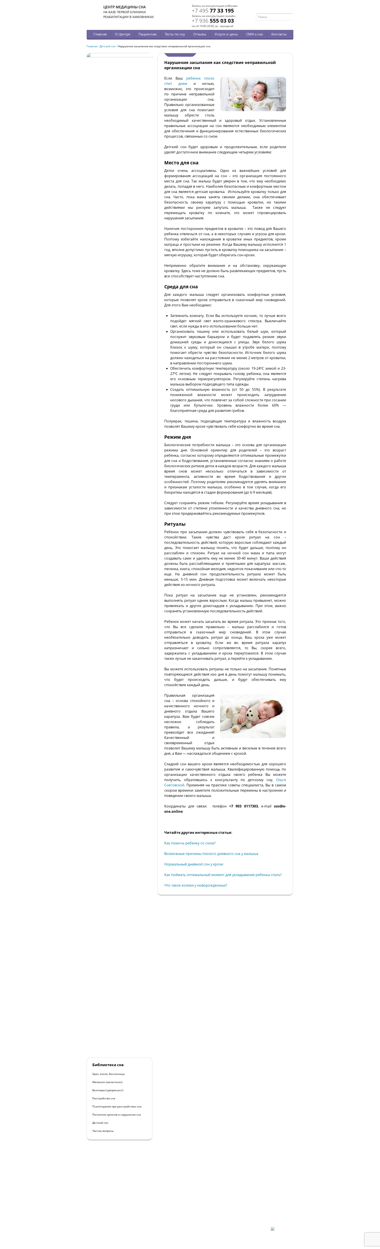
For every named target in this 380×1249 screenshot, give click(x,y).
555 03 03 (213, 20)
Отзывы (199, 34)
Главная (100, 34)
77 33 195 (213, 10)
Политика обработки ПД (118, 1216)
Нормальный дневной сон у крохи (193, 864)
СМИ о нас (254, 34)
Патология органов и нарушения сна (116, 1114)
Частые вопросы (102, 1131)
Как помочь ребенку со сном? (190, 843)
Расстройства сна (103, 1098)
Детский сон (108, 46)
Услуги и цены (226, 34)
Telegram (285, 8)
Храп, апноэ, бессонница (108, 1074)
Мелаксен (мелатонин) (107, 1082)
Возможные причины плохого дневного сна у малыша (211, 853)
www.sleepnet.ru (116, 1204)
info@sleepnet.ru (113, 1208)
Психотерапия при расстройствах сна (116, 1106)
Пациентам (148, 34)
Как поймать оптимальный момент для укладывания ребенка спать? (223, 874)
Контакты (279, 34)
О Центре (122, 34)
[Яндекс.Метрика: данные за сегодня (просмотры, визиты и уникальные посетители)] (282, 1230)
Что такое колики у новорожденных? (195, 885)
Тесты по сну (175, 34)
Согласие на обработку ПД (119, 1219)
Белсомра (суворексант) (107, 1090)
